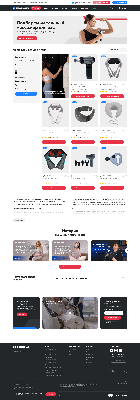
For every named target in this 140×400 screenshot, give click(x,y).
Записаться (21, 314)
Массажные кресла (50, 349)
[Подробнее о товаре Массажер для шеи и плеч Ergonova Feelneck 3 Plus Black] (54, 188)
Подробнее (19, 394)
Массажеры (48, 357)
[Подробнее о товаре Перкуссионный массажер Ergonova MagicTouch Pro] (83, 188)
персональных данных (110, 322)
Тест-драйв (33, 2)
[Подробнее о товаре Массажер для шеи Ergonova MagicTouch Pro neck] (83, 142)
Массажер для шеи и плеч (107, 89)
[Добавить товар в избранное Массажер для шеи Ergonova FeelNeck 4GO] (126, 130)
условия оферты (114, 323)
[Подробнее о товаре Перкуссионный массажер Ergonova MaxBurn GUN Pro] (83, 96)
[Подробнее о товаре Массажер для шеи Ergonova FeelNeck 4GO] (112, 142)
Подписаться (112, 317)
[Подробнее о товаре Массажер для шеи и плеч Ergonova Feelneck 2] (54, 142)
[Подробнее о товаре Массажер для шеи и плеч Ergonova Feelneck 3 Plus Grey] (112, 96)
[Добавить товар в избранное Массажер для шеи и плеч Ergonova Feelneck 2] (68, 130)
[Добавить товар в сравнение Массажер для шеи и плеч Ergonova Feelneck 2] (65, 130)
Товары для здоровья (51, 370)
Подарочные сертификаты (53, 375)
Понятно (50, 394)
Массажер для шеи (76, 135)
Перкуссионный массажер (79, 89)
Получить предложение (26, 38)
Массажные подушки (51, 362)
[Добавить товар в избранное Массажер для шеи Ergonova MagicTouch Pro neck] (97, 130)
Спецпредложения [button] (75, 346)
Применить (26, 93)
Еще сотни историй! (70, 267)
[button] (127, 250)
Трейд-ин (25, 2)
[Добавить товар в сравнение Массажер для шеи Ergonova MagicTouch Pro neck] (94, 130)
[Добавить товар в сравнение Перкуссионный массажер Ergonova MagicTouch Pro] (94, 176)
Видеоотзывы (17, 2)
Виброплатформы (50, 365)
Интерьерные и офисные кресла (54, 352)
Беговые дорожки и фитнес (53, 367)
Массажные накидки (51, 354)
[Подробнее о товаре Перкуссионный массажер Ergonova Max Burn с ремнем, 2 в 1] (112, 188)
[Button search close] (121, 8)
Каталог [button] (47, 346)
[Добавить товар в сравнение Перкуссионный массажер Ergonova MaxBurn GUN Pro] (94, 85)
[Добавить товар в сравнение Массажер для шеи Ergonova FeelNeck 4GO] (123, 130)
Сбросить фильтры (26, 99)
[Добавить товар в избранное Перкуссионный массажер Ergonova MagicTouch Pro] (97, 176)
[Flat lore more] (19, 220)
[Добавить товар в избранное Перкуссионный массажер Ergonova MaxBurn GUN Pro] (97, 85)
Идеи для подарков (50, 372)
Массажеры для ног (50, 359)
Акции (46, 2)
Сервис (40, 2)
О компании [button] (89, 346)
